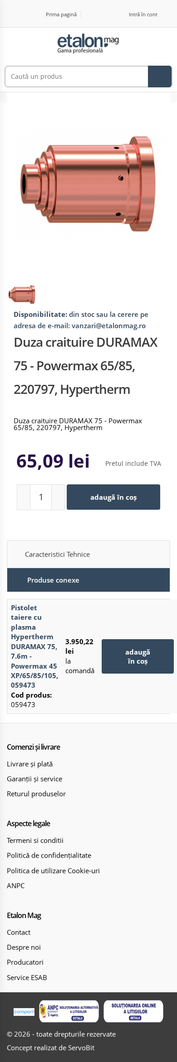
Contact (18, 932)
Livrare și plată (30, 763)
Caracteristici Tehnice (57, 554)
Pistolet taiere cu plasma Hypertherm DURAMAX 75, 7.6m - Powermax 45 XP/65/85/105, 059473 (34, 646)
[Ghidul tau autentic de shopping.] (24, 1011)
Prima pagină (61, 14)
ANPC (16, 885)
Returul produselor (36, 793)
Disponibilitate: (40, 314)
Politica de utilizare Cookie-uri (53, 870)
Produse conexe (53, 579)
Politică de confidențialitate (49, 855)
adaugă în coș (113, 497)
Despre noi (24, 947)
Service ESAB (27, 977)
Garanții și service (34, 778)
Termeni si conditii (35, 840)
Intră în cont (143, 14)
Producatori (25, 961)
